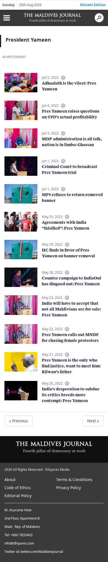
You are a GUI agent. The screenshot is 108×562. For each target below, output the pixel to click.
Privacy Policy (68, 487)
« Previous (18, 420)
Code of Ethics (17, 487)
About (10, 479)
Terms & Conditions (74, 479)
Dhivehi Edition (93, 4)
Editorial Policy (18, 495)
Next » (93, 420)
